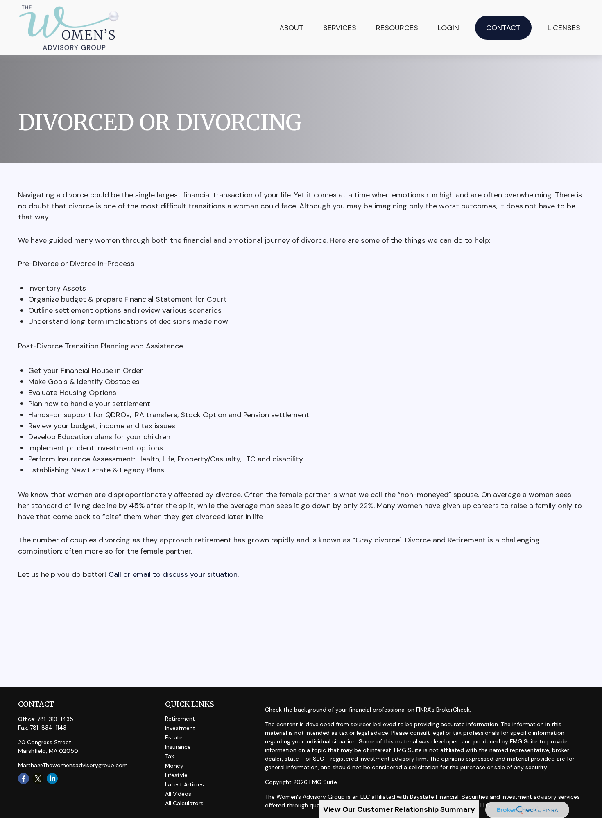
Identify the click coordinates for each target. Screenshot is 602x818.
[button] (339, 27)
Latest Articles (184, 784)
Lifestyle (176, 775)
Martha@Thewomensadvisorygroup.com (73, 765)
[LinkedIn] (52, 778)
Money (174, 765)
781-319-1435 (55, 719)
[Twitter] (37, 778)
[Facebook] (23, 778)
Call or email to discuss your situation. (174, 574)
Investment (180, 728)
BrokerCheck (453, 709)
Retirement (180, 718)
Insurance (178, 746)
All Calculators (184, 803)
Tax (169, 756)
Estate (174, 737)
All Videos (178, 794)
